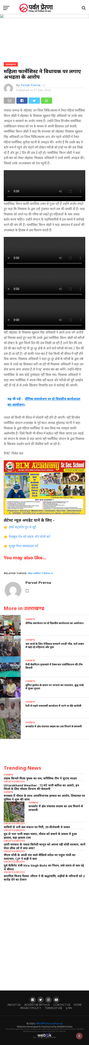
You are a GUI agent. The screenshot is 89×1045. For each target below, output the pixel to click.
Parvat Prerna (30, 85)
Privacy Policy (30, 1008)
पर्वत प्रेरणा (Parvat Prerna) (49, 1023)
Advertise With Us (37, 1004)
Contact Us (61, 1004)
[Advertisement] (44, 932)
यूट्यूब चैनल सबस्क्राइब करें (23, 546)
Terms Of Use (53, 1008)
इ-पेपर (69, 1008)
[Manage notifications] (79, 1036)
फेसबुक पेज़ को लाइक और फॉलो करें (29, 536)
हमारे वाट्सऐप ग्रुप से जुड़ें (22, 527)
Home (78, 1004)
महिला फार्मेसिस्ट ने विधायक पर (40, 573)
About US (13, 1004)
